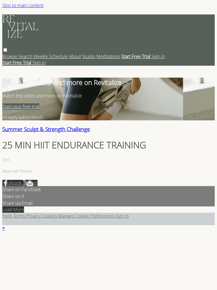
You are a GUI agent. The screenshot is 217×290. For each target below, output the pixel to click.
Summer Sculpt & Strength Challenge (46, 129)
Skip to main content (23, 5)
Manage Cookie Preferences (87, 216)
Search (25, 56)
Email (32, 183)
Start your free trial (21, 106)
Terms (19, 216)
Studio (88, 56)
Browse (10, 56)
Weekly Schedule (50, 56)
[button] (5, 50)
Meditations (108, 56)
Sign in (158, 56)
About (75, 56)
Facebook (12, 183)
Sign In (39, 62)
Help (7, 216)
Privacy (33, 216)
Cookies (49, 216)
